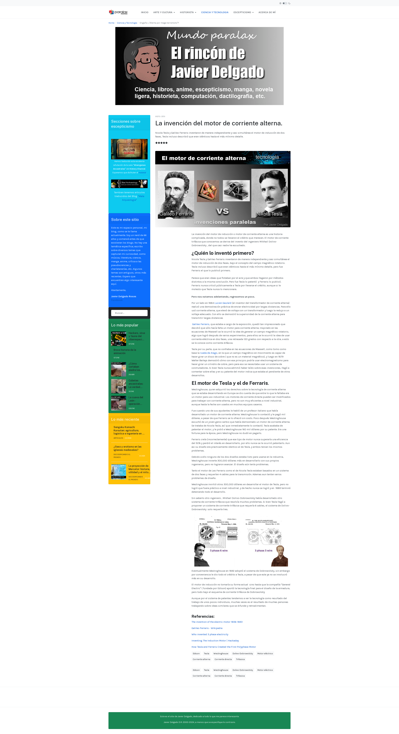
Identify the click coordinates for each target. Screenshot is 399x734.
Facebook (117, 300)
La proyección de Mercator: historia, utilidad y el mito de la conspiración (139, 469)
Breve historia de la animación (125, 351)
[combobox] (129, 313)
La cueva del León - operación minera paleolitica (136, 401)
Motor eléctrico (265, 653)
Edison (196, 653)
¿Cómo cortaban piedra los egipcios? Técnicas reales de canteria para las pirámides (136, 367)
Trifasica (240, 659)
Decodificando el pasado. (122, 455)
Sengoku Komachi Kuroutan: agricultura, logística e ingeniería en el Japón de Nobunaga (129, 430)
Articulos (118, 438)
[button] (164, 12)
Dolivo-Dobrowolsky (243, 653)
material (142, 172)
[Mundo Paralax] (118, 12)
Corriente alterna (201, 659)
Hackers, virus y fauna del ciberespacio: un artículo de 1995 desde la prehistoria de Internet (137, 336)
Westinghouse (221, 653)
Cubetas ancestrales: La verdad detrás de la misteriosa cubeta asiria (136, 384)
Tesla (206, 653)
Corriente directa (223, 659)
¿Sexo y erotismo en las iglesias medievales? (128, 448)
